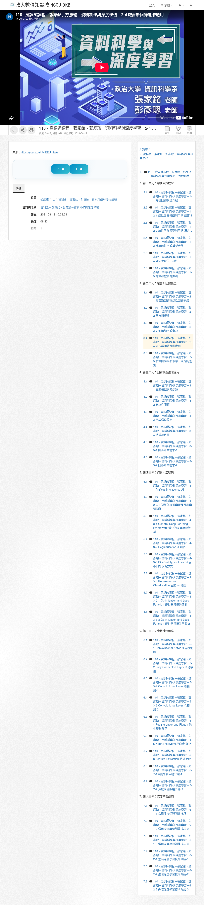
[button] (181, 5)
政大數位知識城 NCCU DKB (43, 4)
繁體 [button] (167, 5)
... (53, 200)
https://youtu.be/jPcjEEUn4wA (39, 152)
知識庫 (44, 200)
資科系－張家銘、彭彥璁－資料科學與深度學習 (87, 200)
